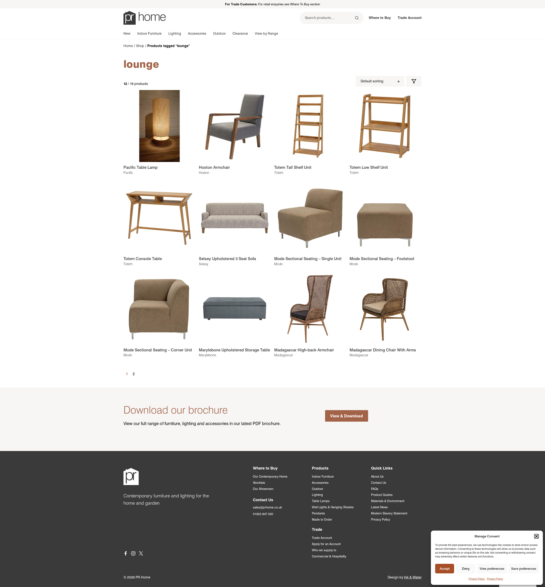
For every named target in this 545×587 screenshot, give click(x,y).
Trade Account (410, 18)
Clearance (240, 33)
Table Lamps (321, 501)
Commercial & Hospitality (329, 556)
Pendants (318, 513)
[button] (536, 536)
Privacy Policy (477, 578)
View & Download (346, 416)
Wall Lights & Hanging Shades (333, 507)
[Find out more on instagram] (133, 554)
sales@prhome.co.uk (267, 507)
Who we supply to (324, 550)
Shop (140, 46)
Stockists (259, 482)
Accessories (197, 33)
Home (128, 46)
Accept (445, 569)
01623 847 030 (263, 514)
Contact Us (378, 482)
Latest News (379, 507)
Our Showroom (263, 489)
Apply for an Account (326, 544)
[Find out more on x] (141, 554)
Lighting (174, 33)
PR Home (143, 577)
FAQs (374, 489)
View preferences (492, 569)
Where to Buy (380, 18)
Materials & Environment (387, 501)
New (127, 33)
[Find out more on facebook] (125, 554)
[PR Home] (144, 18)
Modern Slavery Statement (389, 513)
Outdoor (219, 33)
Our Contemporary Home (270, 476)
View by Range (266, 33)
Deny (466, 569)
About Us (377, 476)
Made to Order (322, 519)
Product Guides (382, 495)
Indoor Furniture (149, 33)
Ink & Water (413, 577)
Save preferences (523, 569)
